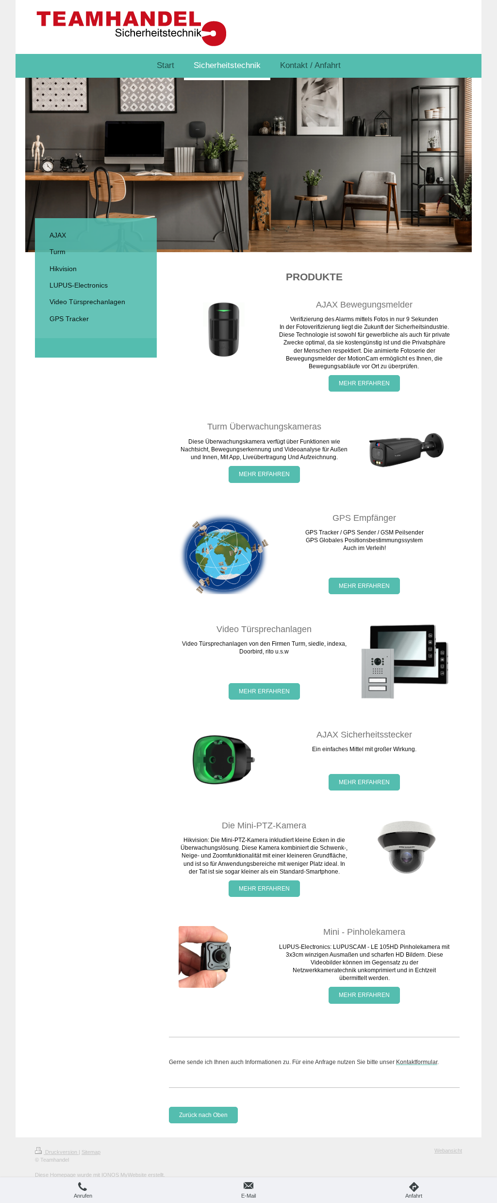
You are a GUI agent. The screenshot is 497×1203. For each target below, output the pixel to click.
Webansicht (448, 1150)
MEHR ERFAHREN (364, 383)
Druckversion (61, 1152)
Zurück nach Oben (203, 1115)
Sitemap (91, 1152)
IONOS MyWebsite (124, 1175)
